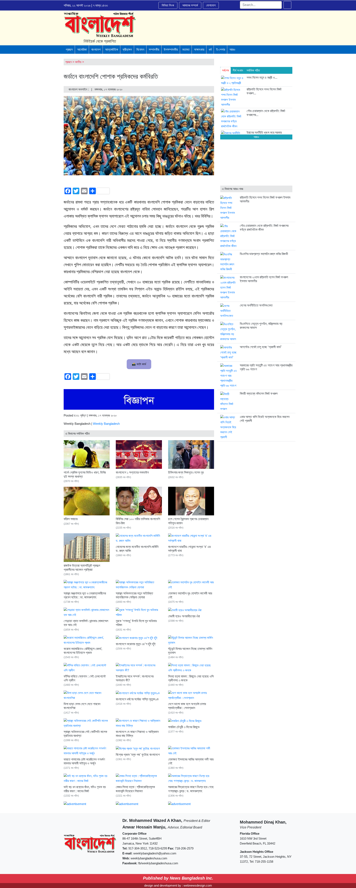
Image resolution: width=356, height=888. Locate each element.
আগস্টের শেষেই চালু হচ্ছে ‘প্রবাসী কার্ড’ (261, 347)
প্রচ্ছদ (69, 49)
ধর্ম (210, 49)
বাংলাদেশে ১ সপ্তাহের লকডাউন (132, 472)
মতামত (186, 49)
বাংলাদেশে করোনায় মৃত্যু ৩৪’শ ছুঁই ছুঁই (136, 644)
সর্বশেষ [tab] (225, 70)
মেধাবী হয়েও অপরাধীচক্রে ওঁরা (184, 616)
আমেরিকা (82, 49)
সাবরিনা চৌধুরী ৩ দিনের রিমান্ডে (184, 727)
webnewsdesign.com (198, 885)
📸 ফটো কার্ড (139, 364)
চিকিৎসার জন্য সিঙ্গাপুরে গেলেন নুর (186, 472)
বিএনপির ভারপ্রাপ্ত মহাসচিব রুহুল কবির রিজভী (264, 254)
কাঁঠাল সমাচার (70, 519)
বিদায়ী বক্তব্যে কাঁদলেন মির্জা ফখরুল (259, 393)
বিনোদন (140, 49)
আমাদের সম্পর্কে (190, 5)
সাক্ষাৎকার (199, 49)
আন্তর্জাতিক (111, 49)
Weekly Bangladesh (106, 423)
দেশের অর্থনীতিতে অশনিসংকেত (256, 305)
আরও (232, 49)
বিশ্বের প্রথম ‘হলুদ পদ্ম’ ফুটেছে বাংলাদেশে (138, 754)
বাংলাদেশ (96, 49)
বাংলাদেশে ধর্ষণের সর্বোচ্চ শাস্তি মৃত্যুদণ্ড (137, 699)
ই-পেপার (220, 49)
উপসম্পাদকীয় (171, 49)
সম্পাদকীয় (154, 49)
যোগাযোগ (210, 5)
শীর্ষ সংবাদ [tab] (238, 70)
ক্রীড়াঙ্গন (127, 49)
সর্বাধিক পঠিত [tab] (253, 70)
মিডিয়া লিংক (168, 5)
